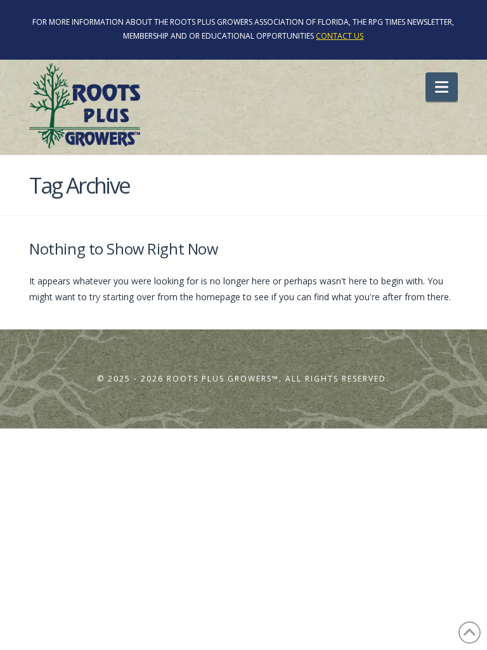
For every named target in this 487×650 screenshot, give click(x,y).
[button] (441, 87)
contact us (339, 35)
